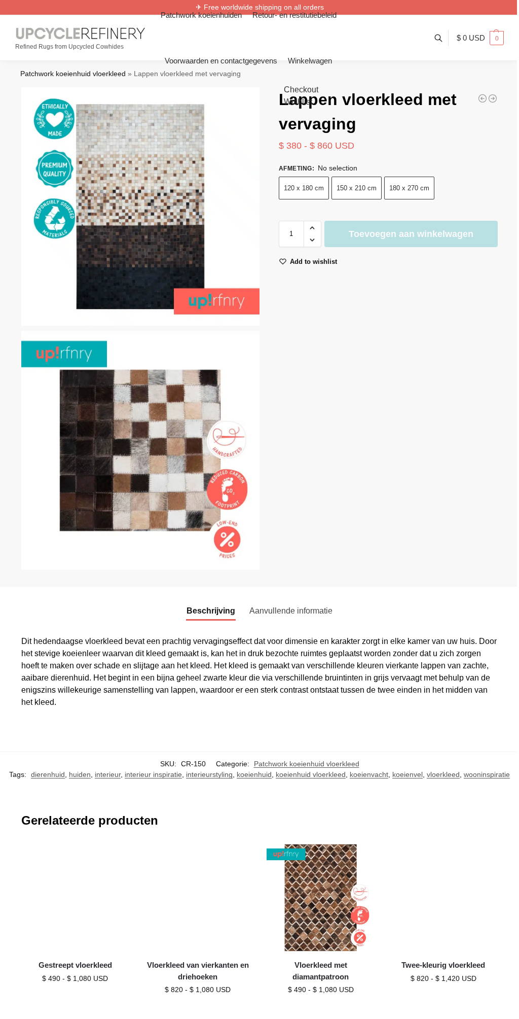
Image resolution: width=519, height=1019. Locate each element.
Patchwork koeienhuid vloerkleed (73, 74)
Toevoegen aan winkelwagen (411, 234)
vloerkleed (443, 774)
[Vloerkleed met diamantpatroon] (320, 898)
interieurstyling (209, 774)
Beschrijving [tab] (211, 610)
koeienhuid (254, 774)
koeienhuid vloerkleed (311, 774)
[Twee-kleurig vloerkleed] (482, 98)
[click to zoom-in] (140, 206)
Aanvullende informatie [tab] (290, 610)
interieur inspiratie (153, 774)
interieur (108, 774)
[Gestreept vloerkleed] (75, 898)
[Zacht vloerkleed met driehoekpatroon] (493, 98)
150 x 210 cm (357, 188)
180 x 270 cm (409, 188)
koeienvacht (369, 774)
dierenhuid (48, 774)
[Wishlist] (113, 859)
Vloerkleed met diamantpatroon (320, 971)
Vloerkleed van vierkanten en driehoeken (198, 971)
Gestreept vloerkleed (75, 965)
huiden (80, 774)
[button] (480, 38)
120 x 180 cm (304, 188)
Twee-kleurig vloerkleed (443, 965)
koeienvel (407, 774)
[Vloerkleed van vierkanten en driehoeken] (197, 898)
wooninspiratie (487, 774)
